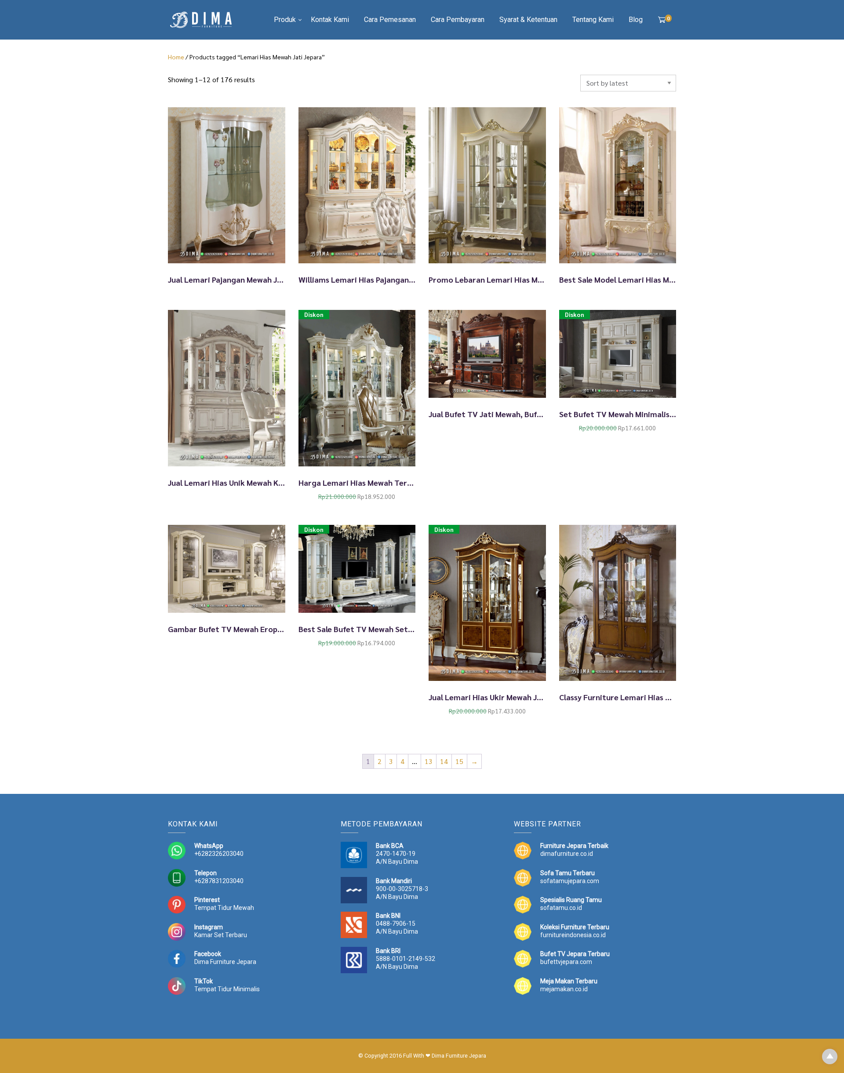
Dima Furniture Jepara (225, 961)
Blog (636, 19)
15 (459, 761)
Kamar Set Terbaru (220, 934)
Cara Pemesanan (390, 19)
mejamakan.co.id (564, 989)
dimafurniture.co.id (566, 853)
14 (444, 761)
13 (429, 761)
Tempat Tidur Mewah (224, 907)
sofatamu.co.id (561, 907)
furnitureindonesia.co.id (573, 934)
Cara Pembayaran (457, 19)
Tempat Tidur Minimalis (227, 989)
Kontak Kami (330, 19)
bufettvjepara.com (566, 961)
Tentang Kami (593, 19)
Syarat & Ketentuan (528, 19)
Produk (285, 19)
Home (176, 57)
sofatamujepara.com (569, 880)
